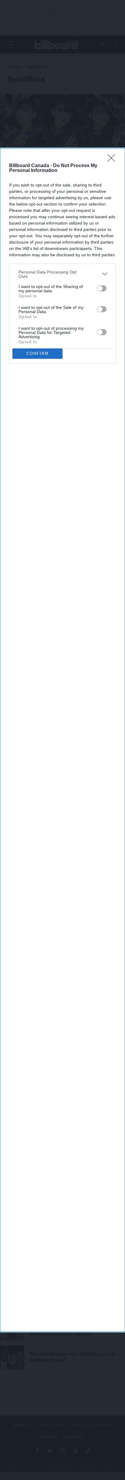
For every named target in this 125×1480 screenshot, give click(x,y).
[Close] (113, 160)
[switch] (101, 288)
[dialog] (62, 740)
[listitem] (62, 274)
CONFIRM (37, 353)
